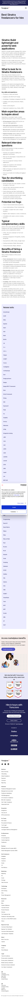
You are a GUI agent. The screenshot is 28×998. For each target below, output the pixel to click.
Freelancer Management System (8, 788)
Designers (3, 858)
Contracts (3, 780)
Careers (3, 941)
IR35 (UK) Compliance (6, 799)
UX (2, 865)
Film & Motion (4, 867)
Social (2, 878)
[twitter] (2, 764)
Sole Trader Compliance (6, 802)
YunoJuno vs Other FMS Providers (8, 918)
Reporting (3, 782)
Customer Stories (5, 907)
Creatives (3, 860)
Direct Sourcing (4, 771)
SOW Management (5, 795)
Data (2, 892)
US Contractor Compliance (7, 797)
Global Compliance (5, 776)
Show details (20, 503)
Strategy (3, 880)
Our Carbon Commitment (6, 967)
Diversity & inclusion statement (8, 964)
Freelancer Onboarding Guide (7, 916)
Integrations (4, 810)
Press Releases (4, 950)
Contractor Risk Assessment (7, 931)
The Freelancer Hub (5, 914)
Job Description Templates (7, 933)
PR (2, 875)
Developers (3, 888)
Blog (2, 903)
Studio (2, 863)
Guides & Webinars (5, 905)
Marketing (3, 873)
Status (2, 921)
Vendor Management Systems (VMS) (9, 850)
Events (2, 947)
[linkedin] (8, 764)
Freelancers (4, 842)
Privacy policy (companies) (7, 958)
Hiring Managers (4, 827)
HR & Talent (4, 820)
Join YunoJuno (19, 724)
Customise (13, 511)
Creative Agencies (5, 840)
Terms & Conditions (5, 956)
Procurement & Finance (6, 822)
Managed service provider (7, 791)
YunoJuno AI (4, 812)
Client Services (4, 882)
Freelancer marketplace (6, 793)
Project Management (6, 895)
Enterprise (3, 835)
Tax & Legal (3, 825)
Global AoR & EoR (5, 804)
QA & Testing (4, 890)
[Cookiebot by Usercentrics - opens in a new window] (20, 485)
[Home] (5, 8)
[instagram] (5, 764)
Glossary (3, 912)
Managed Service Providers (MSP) (8, 848)
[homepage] (7, 761)
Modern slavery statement (7, 962)
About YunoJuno (5, 939)
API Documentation (5, 814)
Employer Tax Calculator (6, 929)
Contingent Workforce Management (9, 829)
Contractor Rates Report (6, 927)
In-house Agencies (5, 837)
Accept (14, 507)
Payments (3, 778)
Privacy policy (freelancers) (7, 960)
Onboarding (4, 773)
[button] (25, 8)
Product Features (5, 909)
